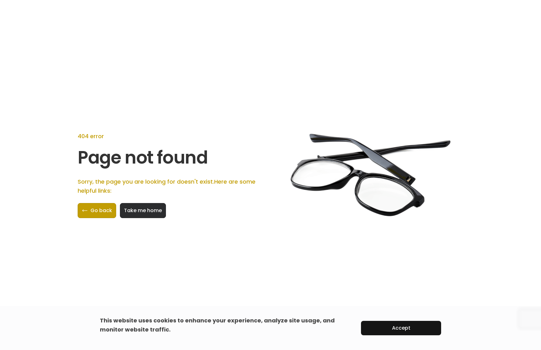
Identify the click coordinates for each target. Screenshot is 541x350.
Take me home (143, 210)
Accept (401, 328)
